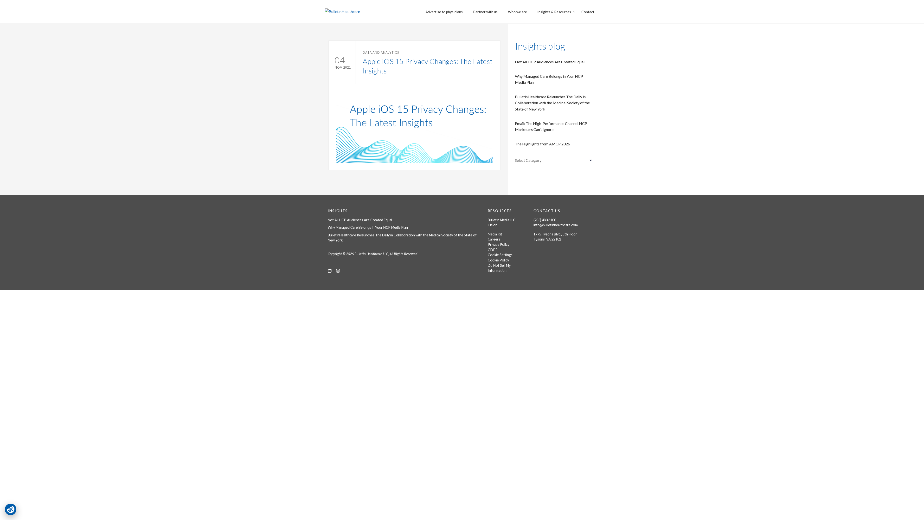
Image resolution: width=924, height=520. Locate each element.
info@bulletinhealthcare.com (555, 225)
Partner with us (485, 12)
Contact (587, 12)
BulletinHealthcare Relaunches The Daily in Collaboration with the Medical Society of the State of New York (552, 102)
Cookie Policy (498, 260)
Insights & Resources (554, 12)
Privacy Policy (498, 244)
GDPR (493, 250)
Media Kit (495, 234)
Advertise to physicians (444, 12)
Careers (494, 239)
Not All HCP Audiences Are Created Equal (549, 61)
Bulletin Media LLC (501, 220)
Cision (492, 225)
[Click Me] (329, 270)
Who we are (517, 12)
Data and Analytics (381, 52)
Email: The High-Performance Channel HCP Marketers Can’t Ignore (551, 126)
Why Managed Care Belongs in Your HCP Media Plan (549, 79)
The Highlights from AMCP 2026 (542, 144)
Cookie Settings (500, 255)
